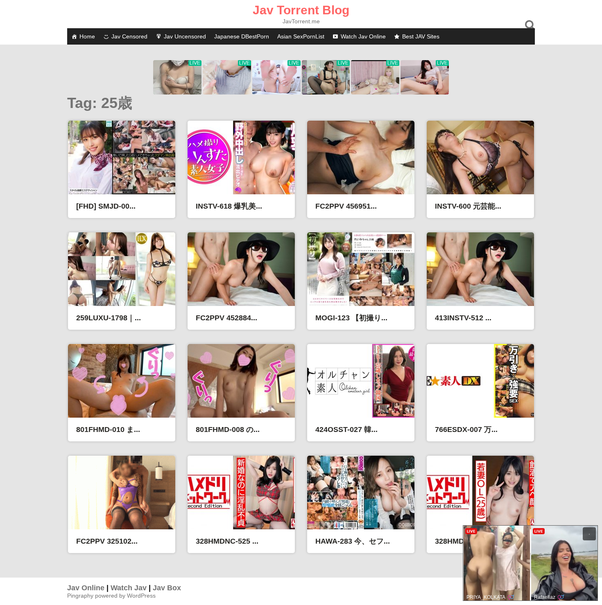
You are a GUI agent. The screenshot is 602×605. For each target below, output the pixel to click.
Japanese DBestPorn (241, 36)
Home (87, 36)
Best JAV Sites (420, 36)
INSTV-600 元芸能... (468, 206)
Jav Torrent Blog (301, 10)
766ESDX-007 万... (466, 429)
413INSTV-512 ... (463, 318)
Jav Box (167, 588)
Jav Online (85, 588)
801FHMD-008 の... (228, 429)
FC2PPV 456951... (346, 206)
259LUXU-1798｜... (108, 318)
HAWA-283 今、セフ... (352, 541)
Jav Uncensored (185, 36)
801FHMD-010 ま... (108, 429)
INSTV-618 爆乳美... (229, 206)
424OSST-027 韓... (346, 429)
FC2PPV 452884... (226, 318)
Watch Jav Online (363, 36)
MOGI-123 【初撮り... (351, 318)
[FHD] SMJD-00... (106, 206)
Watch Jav (129, 588)
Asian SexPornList (300, 36)
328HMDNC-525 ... (227, 541)
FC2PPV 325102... (107, 541)
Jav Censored (129, 36)
